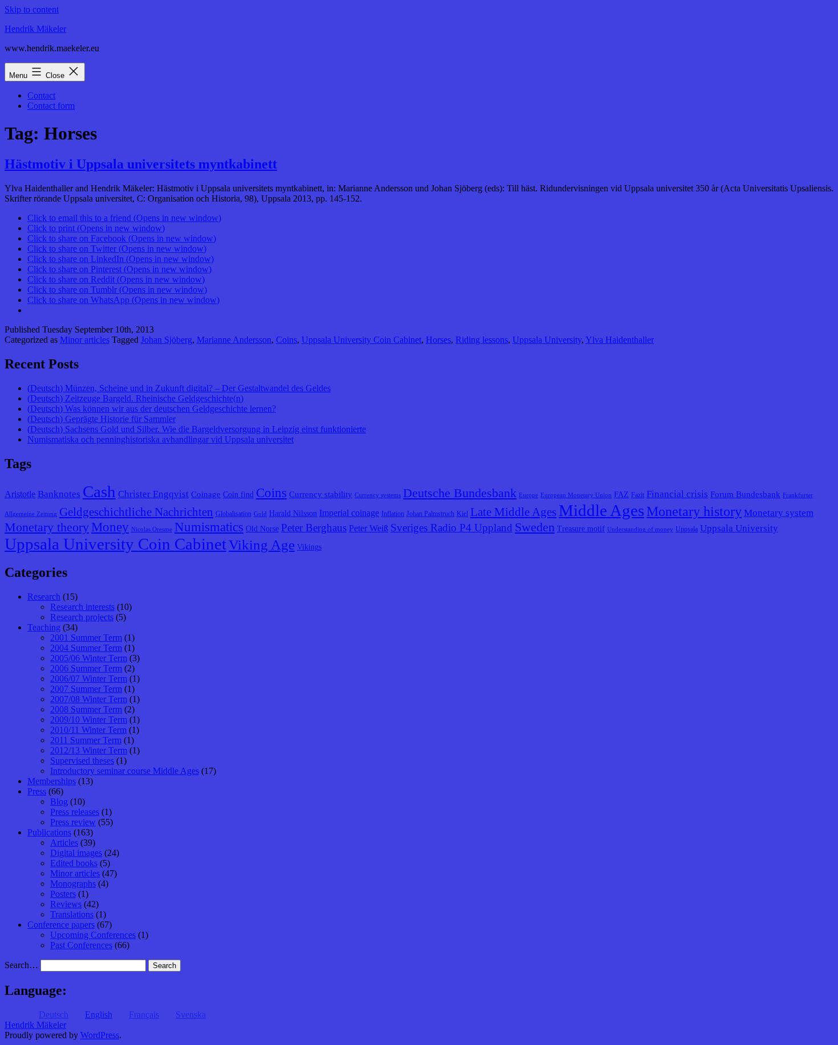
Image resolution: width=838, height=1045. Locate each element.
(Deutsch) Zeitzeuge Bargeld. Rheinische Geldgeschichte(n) (135, 398)
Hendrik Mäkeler (35, 29)
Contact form (51, 105)
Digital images (76, 853)
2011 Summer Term (85, 740)
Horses (438, 340)
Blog (59, 801)
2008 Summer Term (86, 709)
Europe (528, 495)
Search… (21, 965)
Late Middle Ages (513, 512)
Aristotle (20, 494)
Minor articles (84, 340)
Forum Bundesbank (745, 494)
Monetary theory (47, 527)
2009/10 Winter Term (88, 719)
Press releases (74, 812)
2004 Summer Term (86, 648)
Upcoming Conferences (93, 935)
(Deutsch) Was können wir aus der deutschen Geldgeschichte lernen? (151, 408)
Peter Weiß (368, 528)
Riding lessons (481, 340)
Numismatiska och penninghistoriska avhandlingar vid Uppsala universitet (160, 439)
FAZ (621, 494)
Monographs (73, 883)
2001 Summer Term (86, 637)
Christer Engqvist (153, 494)
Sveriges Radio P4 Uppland (451, 528)
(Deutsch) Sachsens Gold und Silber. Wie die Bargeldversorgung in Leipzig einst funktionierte (196, 429)
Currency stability (320, 494)
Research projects (81, 617)
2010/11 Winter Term (88, 730)
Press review (73, 822)
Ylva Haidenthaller (619, 340)
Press (36, 791)
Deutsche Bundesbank (459, 493)
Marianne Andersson (234, 340)
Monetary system (778, 512)
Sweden (535, 527)
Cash (99, 491)
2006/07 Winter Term (88, 678)
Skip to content (32, 9)
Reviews (66, 904)
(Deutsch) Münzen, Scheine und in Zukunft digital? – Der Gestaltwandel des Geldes (179, 388)
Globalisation (233, 514)
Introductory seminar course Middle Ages (124, 771)
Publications (49, 832)
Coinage (206, 494)
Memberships (51, 781)
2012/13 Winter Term (88, 750)
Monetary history (694, 511)
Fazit (637, 495)
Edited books (73, 863)
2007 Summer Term (86, 689)
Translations (71, 914)
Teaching (43, 627)
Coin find (238, 494)
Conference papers (61, 924)
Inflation (392, 514)
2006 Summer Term (86, 668)
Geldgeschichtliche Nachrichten (136, 512)
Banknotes (59, 494)
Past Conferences (81, 945)
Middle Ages (601, 510)
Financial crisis (677, 494)
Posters (63, 894)
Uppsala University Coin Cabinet (361, 340)
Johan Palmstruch (430, 514)
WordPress (99, 1035)
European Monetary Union (576, 495)
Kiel (462, 514)
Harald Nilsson (293, 513)
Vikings (309, 547)
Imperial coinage (349, 513)
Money (110, 527)
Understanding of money (640, 529)
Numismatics (208, 527)
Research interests (82, 607)
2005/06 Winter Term (88, 658)
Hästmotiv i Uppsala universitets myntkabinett (141, 164)
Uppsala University (546, 340)
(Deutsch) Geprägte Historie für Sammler (101, 419)
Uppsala (687, 529)
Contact (41, 95)
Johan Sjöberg (166, 340)
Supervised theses (82, 760)
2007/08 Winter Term (88, 699)
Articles (64, 842)
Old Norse (262, 528)
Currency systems (378, 495)
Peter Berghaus (314, 528)
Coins (286, 340)
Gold (260, 514)
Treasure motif (581, 528)
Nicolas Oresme (151, 529)
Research (43, 596)
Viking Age (262, 544)
